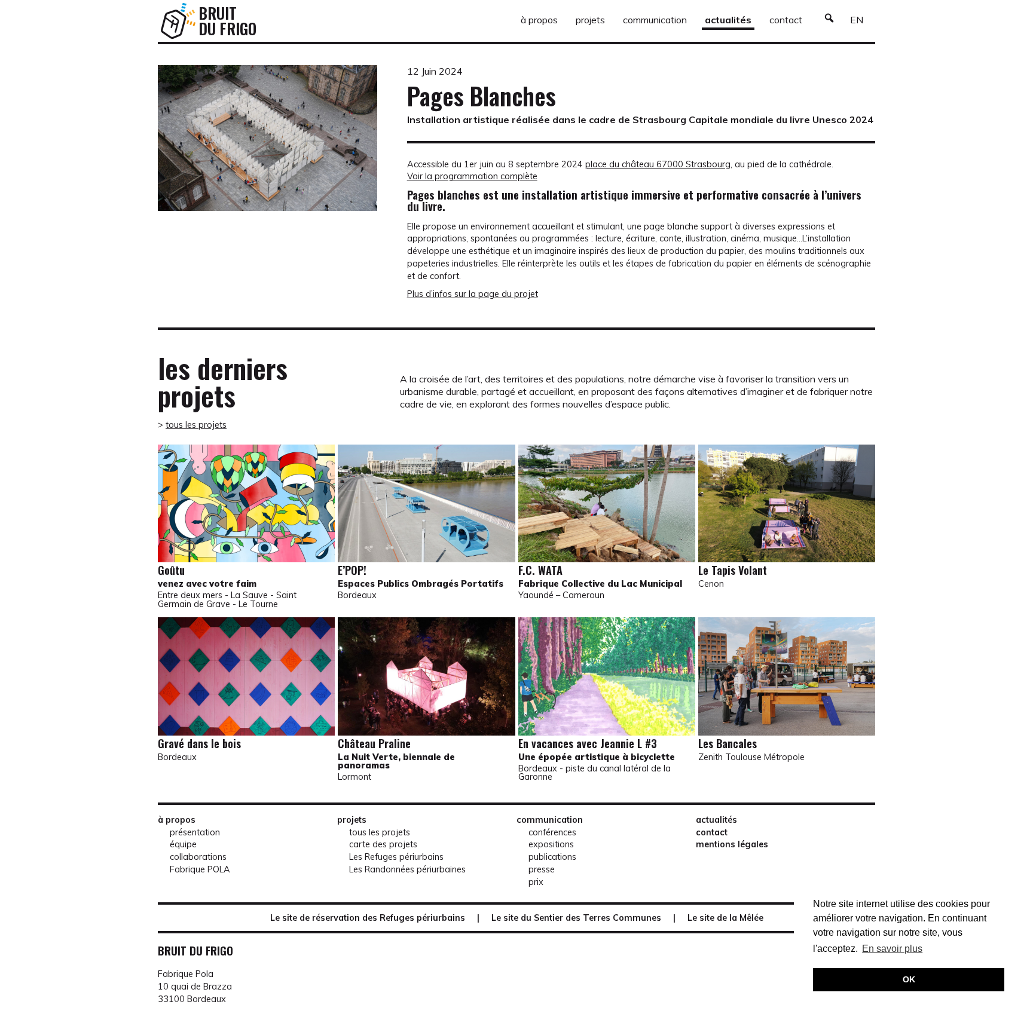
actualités (728, 20)
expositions (551, 844)
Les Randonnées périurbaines (407, 869)
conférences (552, 832)
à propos (539, 20)
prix (535, 882)
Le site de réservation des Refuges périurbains (367, 917)
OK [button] (909, 979)
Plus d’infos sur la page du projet (472, 294)
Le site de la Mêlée (725, 917)
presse (541, 869)
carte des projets (383, 844)
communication (655, 20)
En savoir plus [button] (892, 949)
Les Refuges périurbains (396, 856)
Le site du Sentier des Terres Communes (576, 917)
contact (785, 20)
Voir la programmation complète (472, 176)
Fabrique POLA (200, 869)
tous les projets (196, 424)
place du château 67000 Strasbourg (658, 164)
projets (590, 20)
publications (552, 856)
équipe (183, 844)
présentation (195, 832)
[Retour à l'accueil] (178, 21)
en (856, 20)
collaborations (198, 856)
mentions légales (732, 844)
